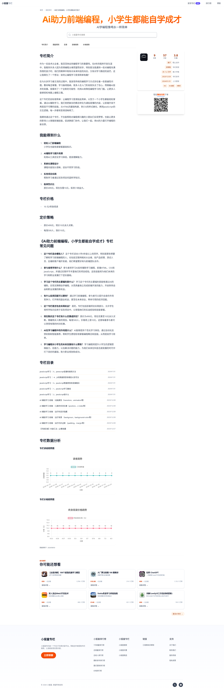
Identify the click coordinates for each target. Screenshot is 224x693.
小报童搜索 (123, 645)
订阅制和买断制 (148, 645)
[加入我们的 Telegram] (181, 685)
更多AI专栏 (178, 614)
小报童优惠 (123, 650)
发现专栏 (49, 10)
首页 (41, 10)
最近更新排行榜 (99, 665)
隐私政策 (172, 660)
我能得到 (56, 44)
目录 (65, 44)
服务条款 (172, 655)
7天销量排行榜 (99, 645)
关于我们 (172, 645)
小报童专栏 (48, 639)
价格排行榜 (98, 671)
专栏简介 (45, 44)
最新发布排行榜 (99, 660)
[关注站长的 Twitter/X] (175, 685)
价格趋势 (86, 44)
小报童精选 (123, 655)
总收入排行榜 (98, 655)
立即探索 (48, 655)
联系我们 (172, 650)
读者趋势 (75, 44)
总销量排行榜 (98, 650)
